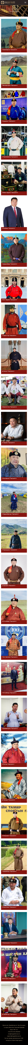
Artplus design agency (17, 1040)
